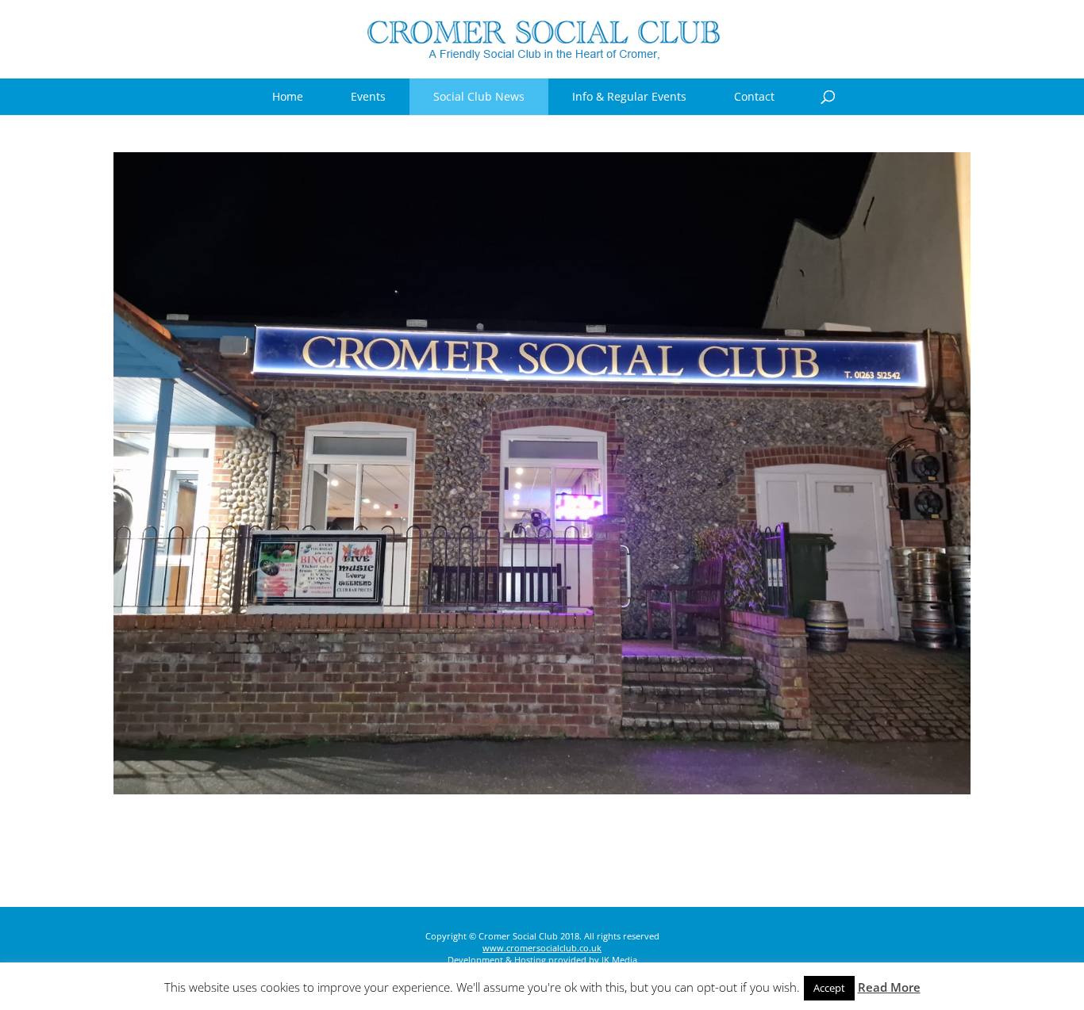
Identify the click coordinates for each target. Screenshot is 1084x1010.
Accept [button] (829, 988)
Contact (754, 96)
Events (368, 96)
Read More (889, 987)
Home (287, 96)
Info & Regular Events (629, 96)
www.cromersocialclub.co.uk (542, 948)
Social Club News (479, 96)
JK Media (619, 960)
